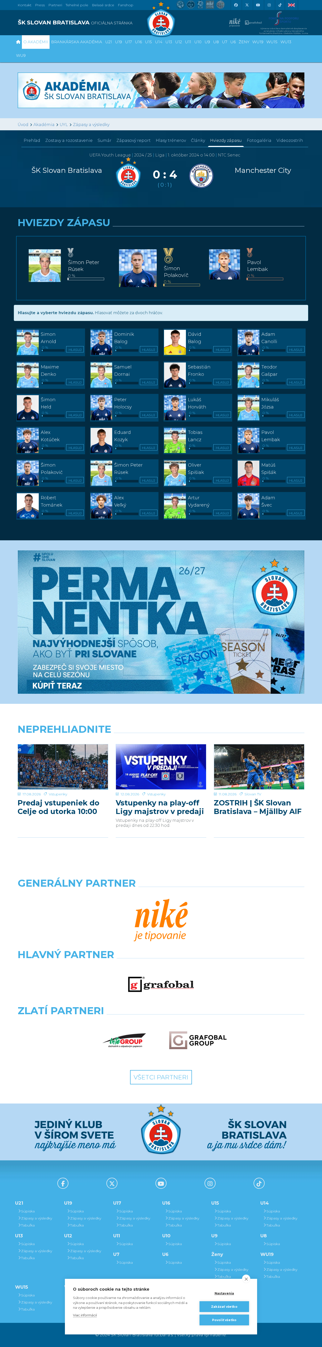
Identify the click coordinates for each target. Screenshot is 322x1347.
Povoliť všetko (224, 1320)
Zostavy (69, 140)
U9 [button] (207, 41)
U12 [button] (178, 41)
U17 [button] (128, 41)
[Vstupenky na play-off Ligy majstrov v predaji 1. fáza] (161, 767)
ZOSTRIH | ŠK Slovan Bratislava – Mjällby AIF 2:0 (258, 807)
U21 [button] (108, 41)
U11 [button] (188, 41)
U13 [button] (168, 41)
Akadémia (44, 124)
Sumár (104, 140)
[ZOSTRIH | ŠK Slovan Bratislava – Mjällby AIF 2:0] (259, 767)
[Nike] (161, 920)
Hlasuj (75, 350)
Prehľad (32, 140)
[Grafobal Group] (198, 1040)
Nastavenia (224, 1293)
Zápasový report (133, 140)
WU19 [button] (257, 41)
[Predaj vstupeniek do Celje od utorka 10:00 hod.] (63, 767)
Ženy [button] (244, 41)
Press (40, 5)
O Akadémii (35, 41)
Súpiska (28, 1211)
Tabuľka (28, 1225)
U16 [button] (138, 41)
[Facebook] (236, 5)
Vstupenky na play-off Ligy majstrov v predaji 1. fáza (160, 807)
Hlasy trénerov (171, 140)
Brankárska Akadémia (76, 41)
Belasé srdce (103, 5)
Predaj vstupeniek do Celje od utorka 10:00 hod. (58, 807)
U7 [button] (224, 41)
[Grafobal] (161, 984)
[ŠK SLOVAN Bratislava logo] (161, 19)
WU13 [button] (285, 41)
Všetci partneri (161, 1077)
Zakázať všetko (224, 1307)
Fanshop (125, 5)
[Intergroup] (124, 1040)
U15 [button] (148, 41)
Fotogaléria (259, 140)
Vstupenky (58, 794)
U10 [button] (198, 41)
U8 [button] (216, 41)
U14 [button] (158, 41)
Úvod (23, 124)
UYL (64, 124)
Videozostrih (289, 140)
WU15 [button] (271, 41)
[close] (246, 1279)
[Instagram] (269, 5)
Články (198, 140)
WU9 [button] (21, 55)
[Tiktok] (280, 5)
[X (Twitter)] (247, 5)
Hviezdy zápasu (226, 140)
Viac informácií (85, 1315)
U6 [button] (233, 41)
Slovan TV (253, 794)
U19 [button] (118, 41)
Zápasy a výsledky (91, 124)
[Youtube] (258, 5)
